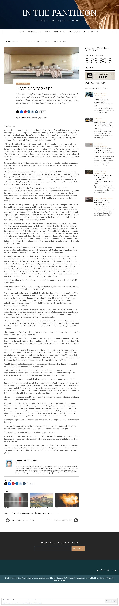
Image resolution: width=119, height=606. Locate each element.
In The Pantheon (59, 12)
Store (85, 32)
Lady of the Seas (23, 83)
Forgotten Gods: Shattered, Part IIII (102, 202)
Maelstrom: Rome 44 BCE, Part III (39, 507)
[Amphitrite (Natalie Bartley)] (9, 463)
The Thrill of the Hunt (59, 520)
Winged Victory (100, 173)
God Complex (32, 513)
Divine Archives (34, 32)
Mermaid (41, 513)
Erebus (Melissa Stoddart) (104, 127)
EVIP (56, 507)
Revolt (110, 198)
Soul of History (100, 95)
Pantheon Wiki (74, 32)
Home (22, 32)
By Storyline (59, 32)
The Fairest (99, 98)
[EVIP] (67, 500)
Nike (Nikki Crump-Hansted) (105, 181)
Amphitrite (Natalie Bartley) (27, 118)
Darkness (97, 118)
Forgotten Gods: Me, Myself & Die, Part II (103, 149)
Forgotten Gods (100, 93)
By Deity (47, 32)
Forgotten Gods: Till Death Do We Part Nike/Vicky (103, 178)
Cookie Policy (37, 603)
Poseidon (49, 513)
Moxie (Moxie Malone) (103, 152)
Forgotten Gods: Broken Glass (101, 101)
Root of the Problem (23, 520)
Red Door (7, 507)
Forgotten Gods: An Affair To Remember (103, 124)
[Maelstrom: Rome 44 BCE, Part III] (41, 500)
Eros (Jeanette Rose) (102, 104)
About (93, 32)
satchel (56, 513)
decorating (22, 513)
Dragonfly (98, 144)
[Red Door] (16, 500)
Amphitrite (13, 513)
